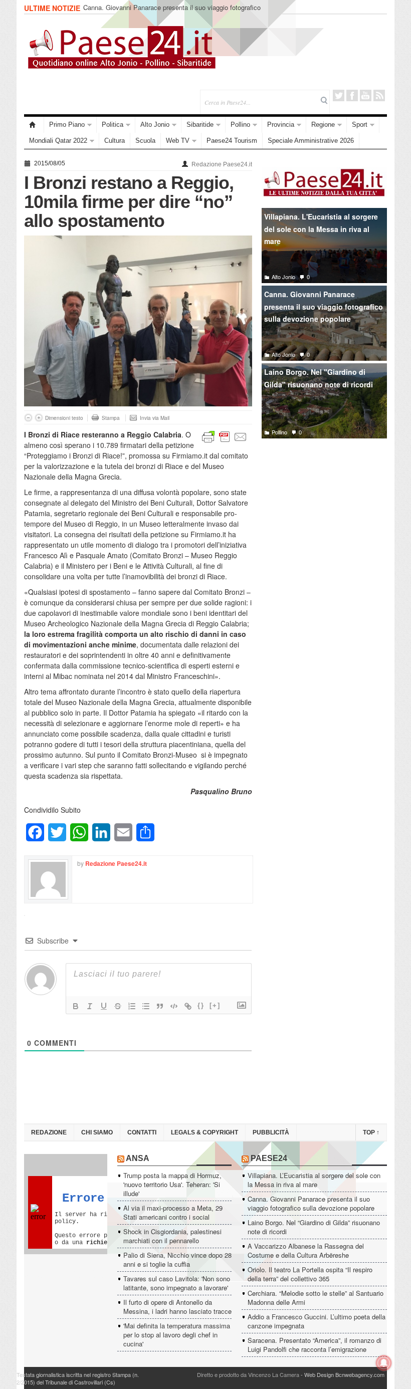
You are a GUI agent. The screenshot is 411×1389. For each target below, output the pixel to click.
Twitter (338, 95)
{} (200, 1005)
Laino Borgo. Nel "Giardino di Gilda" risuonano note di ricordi (318, 378)
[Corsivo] (90, 1006)
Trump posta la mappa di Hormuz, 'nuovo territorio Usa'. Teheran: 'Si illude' (172, 1184)
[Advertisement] (324, 520)
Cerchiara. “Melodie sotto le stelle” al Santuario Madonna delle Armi (315, 1297)
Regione (323, 124)
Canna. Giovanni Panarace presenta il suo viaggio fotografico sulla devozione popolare (323, 306)
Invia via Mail (154, 417)
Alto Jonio (154, 124)
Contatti (141, 1132)
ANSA (137, 1158)
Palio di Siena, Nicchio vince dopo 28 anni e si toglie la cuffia (177, 1259)
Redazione (49, 1132)
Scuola (145, 140)
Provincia (280, 124)
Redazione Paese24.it (221, 164)
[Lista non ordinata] (146, 1006)
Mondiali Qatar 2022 (58, 140)
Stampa (111, 417)
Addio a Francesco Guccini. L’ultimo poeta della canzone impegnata (316, 1321)
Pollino (240, 124)
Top (371, 1132)
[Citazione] (160, 1006)
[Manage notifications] (384, 1363)
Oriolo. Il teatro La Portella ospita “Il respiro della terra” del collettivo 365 (310, 1274)
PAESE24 (269, 1158)
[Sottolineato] (104, 1006)
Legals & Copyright (204, 1132)
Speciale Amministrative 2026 (311, 140)
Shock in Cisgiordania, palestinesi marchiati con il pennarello (172, 1236)
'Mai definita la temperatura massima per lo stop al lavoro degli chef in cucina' (176, 1334)
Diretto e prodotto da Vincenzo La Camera (248, 1374)
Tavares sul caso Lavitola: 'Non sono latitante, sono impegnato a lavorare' (176, 1283)
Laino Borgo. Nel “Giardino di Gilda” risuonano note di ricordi (170, 8)
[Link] (188, 1006)
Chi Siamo (97, 1132)
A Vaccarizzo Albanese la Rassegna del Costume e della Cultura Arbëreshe (306, 1250)
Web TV (177, 140)
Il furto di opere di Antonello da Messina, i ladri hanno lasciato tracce (177, 1306)
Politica (112, 124)
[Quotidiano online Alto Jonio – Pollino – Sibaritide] (34, 125)
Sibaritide (200, 124)
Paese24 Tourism (232, 140)
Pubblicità (271, 1132)
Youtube (365, 95)
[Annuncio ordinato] (132, 1006)
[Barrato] (118, 1006)
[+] (215, 1005)
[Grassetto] (76, 1006)
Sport (359, 124)
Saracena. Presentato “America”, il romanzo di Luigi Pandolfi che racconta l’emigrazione (314, 1344)
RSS (379, 95)
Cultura (114, 140)
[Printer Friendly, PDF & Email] (224, 436)
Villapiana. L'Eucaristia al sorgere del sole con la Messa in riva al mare (321, 228)
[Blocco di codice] (174, 1006)
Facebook (352, 95)
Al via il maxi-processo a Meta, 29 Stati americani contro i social (173, 1212)
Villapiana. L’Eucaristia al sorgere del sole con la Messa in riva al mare (314, 1180)
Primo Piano (67, 124)
